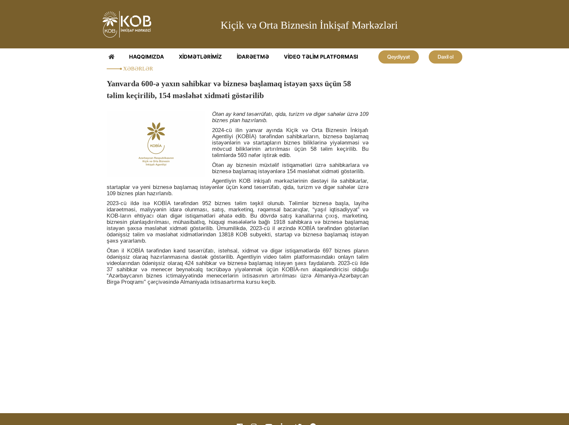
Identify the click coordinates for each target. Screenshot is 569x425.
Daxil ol (445, 57)
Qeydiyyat (398, 57)
